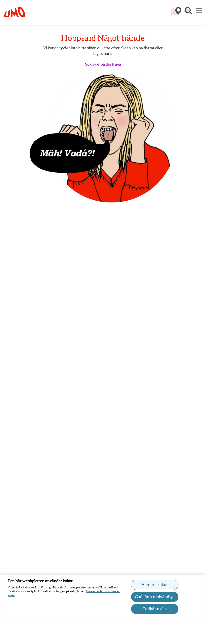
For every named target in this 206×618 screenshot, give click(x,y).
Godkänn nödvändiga (154, 597)
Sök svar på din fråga (103, 64)
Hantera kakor (154, 585)
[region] (103, 596)
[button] (188, 13)
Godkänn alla (154, 609)
